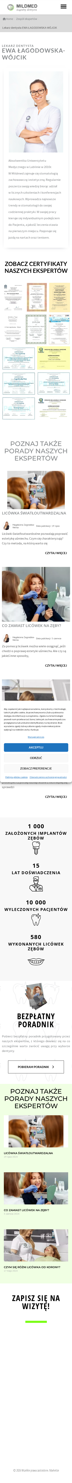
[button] (56, 553)
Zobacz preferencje (36, 768)
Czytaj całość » (10, 1163)
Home (9, 18)
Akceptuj (36, 747)
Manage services (36, 736)
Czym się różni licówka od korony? (32, 1267)
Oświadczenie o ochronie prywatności (48, 777)
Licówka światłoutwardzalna (34, 513)
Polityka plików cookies (16, 777)
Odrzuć (36, 758)
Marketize (54, 1470)
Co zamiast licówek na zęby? (31, 625)
